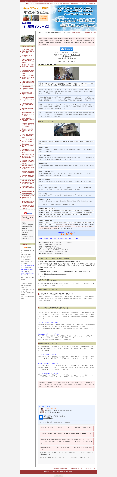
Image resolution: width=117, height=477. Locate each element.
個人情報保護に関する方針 (76, 468)
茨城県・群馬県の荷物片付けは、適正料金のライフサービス (28, 99)
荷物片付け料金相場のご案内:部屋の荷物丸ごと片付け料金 (73, 3)
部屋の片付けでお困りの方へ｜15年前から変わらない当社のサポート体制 (28, 156)
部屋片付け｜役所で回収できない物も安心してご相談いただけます (28, 207)
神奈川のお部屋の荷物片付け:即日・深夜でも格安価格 (28, 104)
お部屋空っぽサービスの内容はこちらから (50, 216)
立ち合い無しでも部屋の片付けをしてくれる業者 (28, 140)
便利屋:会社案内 (92, 3)
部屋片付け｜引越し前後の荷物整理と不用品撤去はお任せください (28, 162)
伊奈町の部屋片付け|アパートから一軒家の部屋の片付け (28, 188)
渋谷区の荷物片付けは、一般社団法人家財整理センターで (28, 93)
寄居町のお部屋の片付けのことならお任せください (28, 192)
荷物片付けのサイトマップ (90, 468)
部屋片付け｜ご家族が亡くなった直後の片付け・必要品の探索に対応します (28, 182)
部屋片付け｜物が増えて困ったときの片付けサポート (28, 172)
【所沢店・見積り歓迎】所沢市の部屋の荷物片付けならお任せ (28, 61)
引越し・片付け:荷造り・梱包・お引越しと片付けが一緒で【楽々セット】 (28, 119)
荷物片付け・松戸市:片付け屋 (27, 109)
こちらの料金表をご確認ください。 (67, 228)
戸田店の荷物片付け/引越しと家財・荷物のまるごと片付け (28, 83)
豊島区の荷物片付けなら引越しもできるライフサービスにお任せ (28, 114)
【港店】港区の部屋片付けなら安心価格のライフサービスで (28, 136)
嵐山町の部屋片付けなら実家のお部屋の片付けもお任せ (28, 197)
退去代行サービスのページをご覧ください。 (55, 274)
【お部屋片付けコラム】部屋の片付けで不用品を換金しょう (28, 151)
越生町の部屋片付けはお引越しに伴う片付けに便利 (28, 202)
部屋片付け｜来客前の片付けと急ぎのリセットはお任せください (28, 167)
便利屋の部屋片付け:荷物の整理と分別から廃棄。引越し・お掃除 (42, 3)
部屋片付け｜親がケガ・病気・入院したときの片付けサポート (28, 177)
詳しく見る (28, 267)
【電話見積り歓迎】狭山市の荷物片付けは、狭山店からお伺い (28, 72)
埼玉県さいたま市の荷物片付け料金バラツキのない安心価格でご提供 (28, 77)
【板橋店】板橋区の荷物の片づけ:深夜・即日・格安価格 (28, 130)
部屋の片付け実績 (45, 447)
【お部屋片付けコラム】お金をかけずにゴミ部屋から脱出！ (28, 145)
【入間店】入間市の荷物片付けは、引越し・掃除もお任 (28, 66)
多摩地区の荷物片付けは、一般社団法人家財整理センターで (28, 88)
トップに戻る (42, 276)
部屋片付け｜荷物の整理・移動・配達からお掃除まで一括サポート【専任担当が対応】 (37, 1)
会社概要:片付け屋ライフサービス (27, 56)
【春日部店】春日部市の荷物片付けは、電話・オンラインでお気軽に (28, 125)
